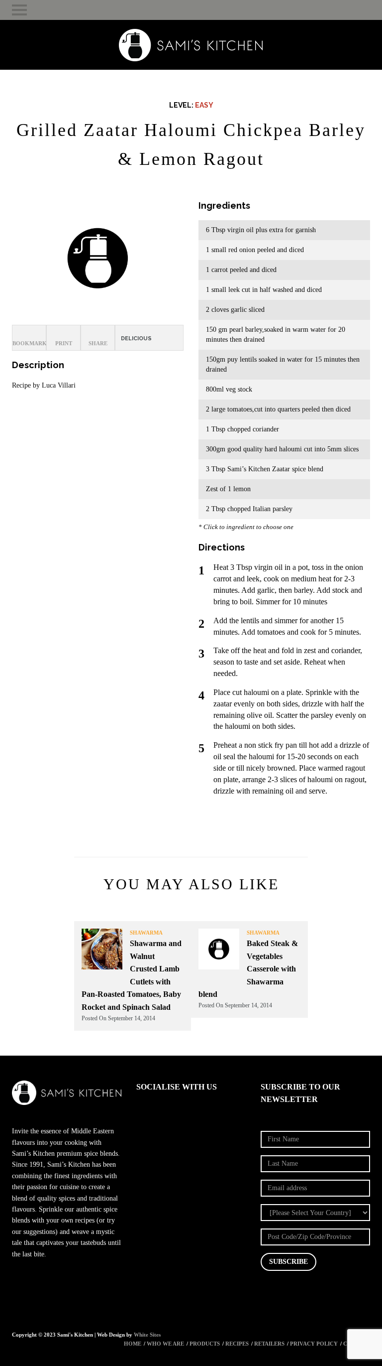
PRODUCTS (205, 1344)
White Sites (147, 1335)
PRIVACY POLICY (314, 1344)
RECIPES (237, 1344)
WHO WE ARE (165, 1344)
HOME (132, 1344)
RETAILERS (269, 1344)
